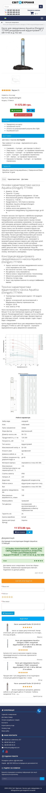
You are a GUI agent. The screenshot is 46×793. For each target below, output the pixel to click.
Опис (4, 179)
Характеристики (14, 179)
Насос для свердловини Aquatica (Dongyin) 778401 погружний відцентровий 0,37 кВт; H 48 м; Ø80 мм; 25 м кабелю (27, 643)
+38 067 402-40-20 (13, 10)
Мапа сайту (5, 731)
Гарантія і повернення (9, 714)
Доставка (24, 179)
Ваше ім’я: (6, 586)
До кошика (17, 110)
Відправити (8, 613)
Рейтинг (5, 594)
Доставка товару (7, 717)
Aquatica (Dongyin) (15, 98)
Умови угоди (6, 728)
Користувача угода (8, 725)
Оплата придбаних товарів (10, 720)
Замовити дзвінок (33, 10)
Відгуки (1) (15, 90)
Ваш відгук (6, 601)
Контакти (5, 723)
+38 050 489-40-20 (13, 12)
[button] (34, 13)
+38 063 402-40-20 (13, 14)
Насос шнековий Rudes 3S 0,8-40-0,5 (27, 624)
